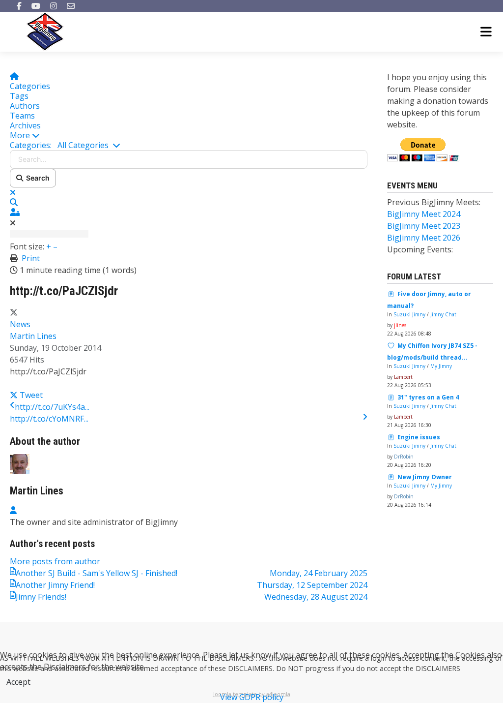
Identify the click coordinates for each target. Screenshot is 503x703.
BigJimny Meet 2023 (423, 225)
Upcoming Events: (420, 249)
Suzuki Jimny (409, 314)
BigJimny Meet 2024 (423, 214)
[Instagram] (53, 6)
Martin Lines (33, 336)
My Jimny (441, 366)
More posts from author (55, 561)
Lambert (403, 376)
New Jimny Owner (424, 477)
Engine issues (418, 437)
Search (36, 178)
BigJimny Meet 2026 (423, 237)
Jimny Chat (443, 314)
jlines (400, 325)
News (20, 324)
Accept (18, 681)
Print (31, 258)
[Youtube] (35, 6)
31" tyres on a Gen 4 (428, 397)
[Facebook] (19, 6)
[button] (188, 135)
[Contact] (71, 6)
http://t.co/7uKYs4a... (52, 406)
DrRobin (404, 456)
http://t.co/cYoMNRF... (49, 418)
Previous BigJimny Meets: (433, 202)
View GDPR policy (251, 697)
